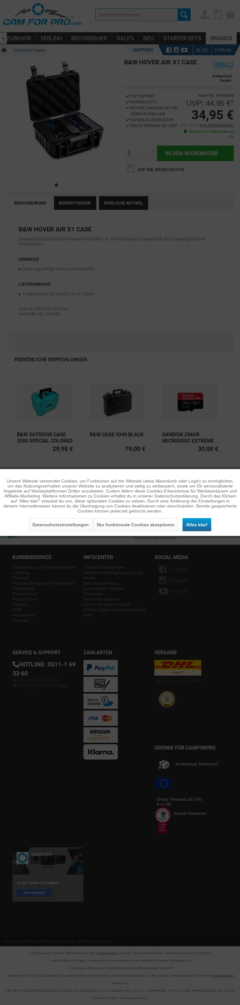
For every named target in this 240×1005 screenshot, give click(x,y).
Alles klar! (197, 524)
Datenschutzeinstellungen (60, 524)
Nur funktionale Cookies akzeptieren (136, 524)
